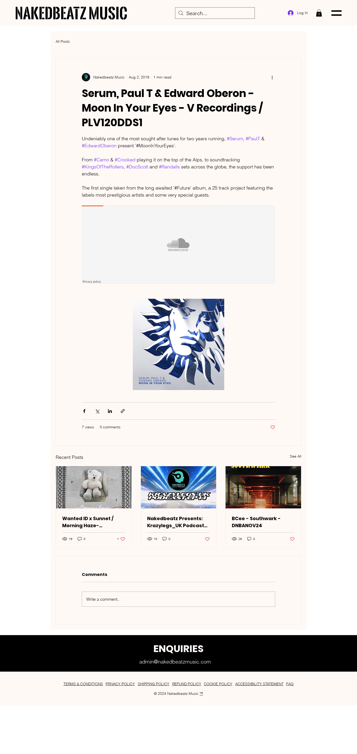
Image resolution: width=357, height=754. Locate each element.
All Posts (63, 41)
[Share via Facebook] (84, 411)
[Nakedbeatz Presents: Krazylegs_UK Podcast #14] (178, 487)
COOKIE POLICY (218, 684)
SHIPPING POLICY (153, 684)
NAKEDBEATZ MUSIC (71, 13)
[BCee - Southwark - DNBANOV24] (263, 487)
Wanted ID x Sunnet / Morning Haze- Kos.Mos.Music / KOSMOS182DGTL (87, 522)
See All (295, 456)
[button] (319, 12)
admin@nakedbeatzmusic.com (175, 661)
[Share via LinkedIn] (109, 411)
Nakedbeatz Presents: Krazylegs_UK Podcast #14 (175, 522)
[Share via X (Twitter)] (97, 411)
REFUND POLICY (186, 684)
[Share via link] (122, 411)
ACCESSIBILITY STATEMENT (259, 684)
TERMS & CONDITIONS (83, 684)
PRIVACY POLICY (120, 684)
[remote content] (178, 245)
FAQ (289, 684)
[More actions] (272, 77)
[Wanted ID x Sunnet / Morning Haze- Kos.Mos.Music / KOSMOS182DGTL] (93, 487)
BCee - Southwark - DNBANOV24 (256, 522)
